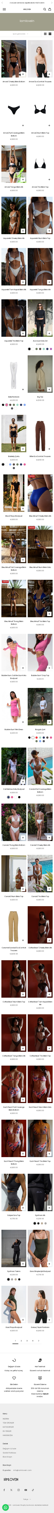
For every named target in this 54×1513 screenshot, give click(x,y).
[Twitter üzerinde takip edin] (11, 1490)
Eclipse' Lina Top (13, 1215)
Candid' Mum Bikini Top (13, 896)
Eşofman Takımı (13, 1271)
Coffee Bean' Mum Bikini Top (14, 1002)
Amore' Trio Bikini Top (40, 187)
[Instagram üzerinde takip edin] (18, 1490)
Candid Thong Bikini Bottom (13, 845)
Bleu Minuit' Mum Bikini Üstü (40, 567)
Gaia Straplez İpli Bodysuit (40, 1271)
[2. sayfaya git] (39, 1341)
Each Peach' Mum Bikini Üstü (40, 1107)
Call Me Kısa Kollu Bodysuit (13, 789)
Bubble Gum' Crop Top (40, 675)
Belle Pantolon (13, 397)
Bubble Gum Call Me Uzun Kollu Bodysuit (14, 676)
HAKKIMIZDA (8, 1435)
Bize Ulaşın (7, 1457)
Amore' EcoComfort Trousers (40, 81)
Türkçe (25, 1499)
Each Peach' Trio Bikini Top (40, 1161)
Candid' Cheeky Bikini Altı (40, 845)
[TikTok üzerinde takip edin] (33, 1490)
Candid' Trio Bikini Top (40, 896)
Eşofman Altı (40, 1215)
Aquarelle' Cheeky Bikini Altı (14, 238)
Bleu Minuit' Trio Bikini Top (40, 621)
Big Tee (40, 397)
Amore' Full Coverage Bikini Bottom (13, 134)
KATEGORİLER (8, 1427)
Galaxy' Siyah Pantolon (40, 1327)
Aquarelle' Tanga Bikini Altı (40, 289)
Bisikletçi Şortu (13, 456)
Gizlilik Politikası (9, 1453)
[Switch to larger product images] (45, 34)
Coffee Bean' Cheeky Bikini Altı (40, 948)
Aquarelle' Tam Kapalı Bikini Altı (14, 289)
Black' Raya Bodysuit (13, 516)
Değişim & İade (9, 1448)
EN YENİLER (7, 1431)
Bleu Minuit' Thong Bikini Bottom (13, 622)
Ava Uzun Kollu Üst (40, 341)
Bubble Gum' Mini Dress (14, 729)
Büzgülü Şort (40, 729)
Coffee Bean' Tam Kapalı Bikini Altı (40, 1003)
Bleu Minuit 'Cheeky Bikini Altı (40, 516)
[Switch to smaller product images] (50, 34)
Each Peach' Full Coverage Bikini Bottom (13, 1108)
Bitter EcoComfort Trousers (40, 456)
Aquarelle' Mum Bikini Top (40, 238)
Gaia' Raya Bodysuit (14, 1327)
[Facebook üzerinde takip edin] (4, 1490)
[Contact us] (5, 1507)
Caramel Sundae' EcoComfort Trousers (14, 949)
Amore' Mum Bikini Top (40, 133)
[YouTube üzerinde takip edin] (25, 1490)
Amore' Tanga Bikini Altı (14, 187)
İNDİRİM (6, 1419)
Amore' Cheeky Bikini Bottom (14, 81)
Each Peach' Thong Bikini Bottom (14, 1162)
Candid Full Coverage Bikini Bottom (40, 790)
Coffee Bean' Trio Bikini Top (40, 1056)
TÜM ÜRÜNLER (8, 1423)
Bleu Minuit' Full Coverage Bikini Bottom (14, 568)
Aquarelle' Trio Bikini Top (13, 341)
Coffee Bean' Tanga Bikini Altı (13, 1056)
